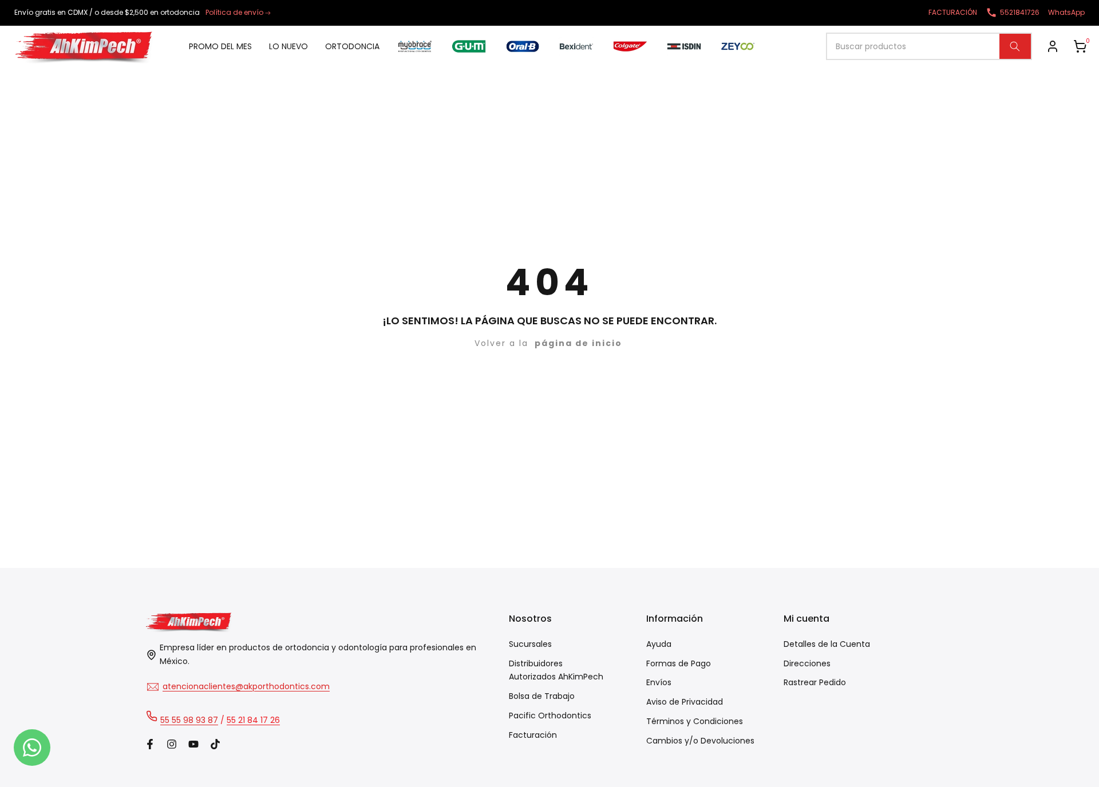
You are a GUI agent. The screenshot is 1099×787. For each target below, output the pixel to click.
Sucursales (530, 644)
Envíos (658, 682)
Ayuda (658, 644)
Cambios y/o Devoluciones (700, 740)
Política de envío (234, 12)
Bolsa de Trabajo (542, 696)
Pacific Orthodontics (550, 715)
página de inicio (578, 343)
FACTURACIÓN (952, 12)
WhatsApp (1066, 12)
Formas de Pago (678, 663)
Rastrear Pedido (815, 682)
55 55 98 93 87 (189, 720)
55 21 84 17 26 (253, 720)
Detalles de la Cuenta (827, 644)
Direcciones (807, 663)
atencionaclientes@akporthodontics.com (246, 686)
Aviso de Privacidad (684, 701)
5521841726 (1019, 12)
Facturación (533, 735)
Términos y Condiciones (694, 721)
